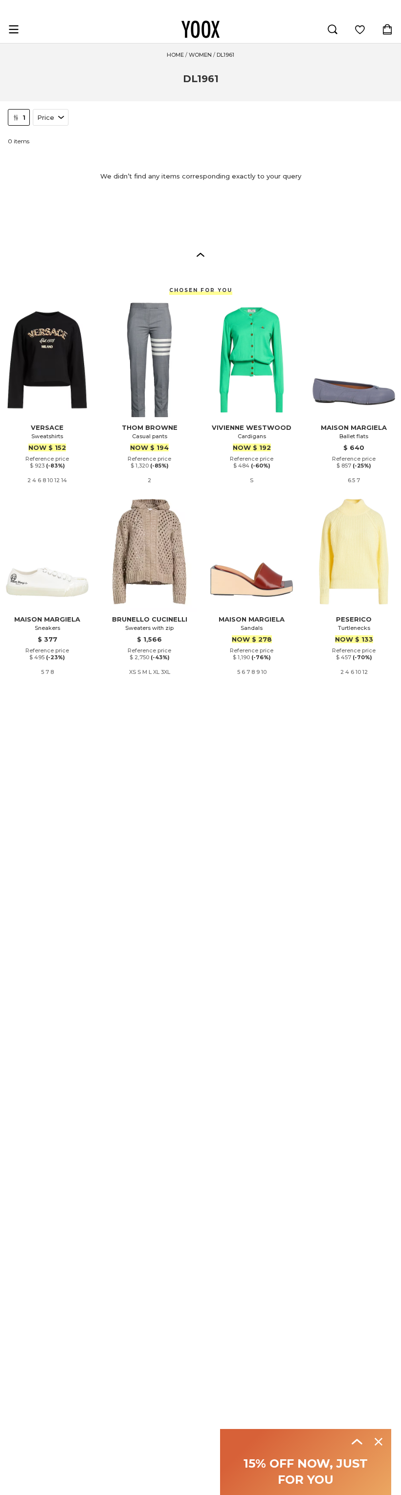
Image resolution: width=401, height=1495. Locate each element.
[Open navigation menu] (13, 29)
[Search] (332, 29)
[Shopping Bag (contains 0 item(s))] (387, 29)
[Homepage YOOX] (200, 29)
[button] (200, 254)
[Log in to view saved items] (360, 29)
